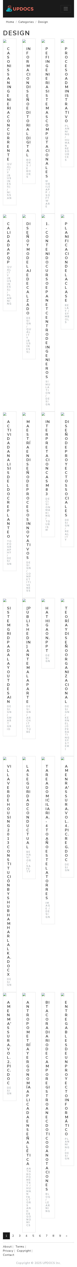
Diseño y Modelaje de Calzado (28, 268)
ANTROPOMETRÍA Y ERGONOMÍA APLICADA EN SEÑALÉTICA (28, 1083)
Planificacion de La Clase (67, 262)
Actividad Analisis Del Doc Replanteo (9, 479)
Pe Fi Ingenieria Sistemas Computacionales (48, 112)
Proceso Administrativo (67, 84)
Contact (8, 1255)
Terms (19, 1247)
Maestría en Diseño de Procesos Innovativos (28, 489)
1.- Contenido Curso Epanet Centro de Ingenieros (48, 300)
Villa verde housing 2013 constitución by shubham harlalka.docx (9, 870)
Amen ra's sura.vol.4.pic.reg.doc (67, 813)
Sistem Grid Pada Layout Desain (9, 655)
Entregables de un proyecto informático (67, 1068)
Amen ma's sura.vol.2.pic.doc (9, 1042)
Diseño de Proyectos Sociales (67, 468)
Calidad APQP (9, 242)
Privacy (8, 1251)
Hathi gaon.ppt (48, 629)
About (7, 1247)
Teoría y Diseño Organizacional (67, 655)
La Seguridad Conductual (28, 806)
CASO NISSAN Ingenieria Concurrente (9, 103)
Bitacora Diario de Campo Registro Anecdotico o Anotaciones (48, 1096)
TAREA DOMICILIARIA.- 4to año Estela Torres (48, 832)
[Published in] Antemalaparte (28, 655)
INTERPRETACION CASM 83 (48, 457)
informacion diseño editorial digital (28, 101)
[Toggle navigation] (66, 8)
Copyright (24, 1251)
